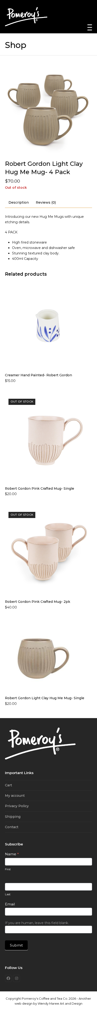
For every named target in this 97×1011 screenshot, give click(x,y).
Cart (8, 785)
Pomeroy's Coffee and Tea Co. (45, 998)
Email (10, 904)
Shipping (12, 816)
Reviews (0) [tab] (46, 202)
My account (15, 795)
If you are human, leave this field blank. (37, 923)
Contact (11, 827)
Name (12, 854)
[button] (89, 27)
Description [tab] (18, 202)
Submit (16, 945)
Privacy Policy (17, 806)
